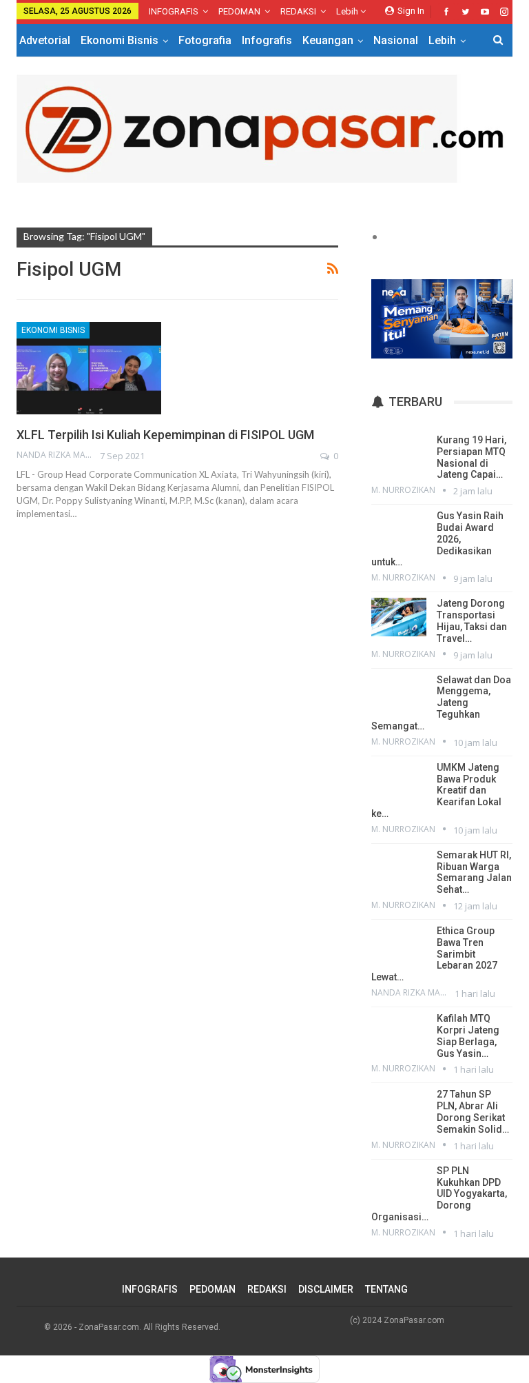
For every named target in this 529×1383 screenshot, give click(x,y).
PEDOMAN (239, 11)
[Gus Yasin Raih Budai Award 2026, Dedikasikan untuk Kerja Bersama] (398, 529)
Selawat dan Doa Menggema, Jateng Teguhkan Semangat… (441, 702)
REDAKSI (298, 11)
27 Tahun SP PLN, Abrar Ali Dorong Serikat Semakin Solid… (473, 1111)
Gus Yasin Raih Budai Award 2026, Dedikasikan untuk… (437, 538)
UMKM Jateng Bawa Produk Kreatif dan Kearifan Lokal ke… (436, 790)
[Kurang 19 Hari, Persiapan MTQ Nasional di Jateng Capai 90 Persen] (398, 453)
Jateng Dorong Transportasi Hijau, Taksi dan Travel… (472, 620)
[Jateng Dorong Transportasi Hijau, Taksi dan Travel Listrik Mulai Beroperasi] (398, 617)
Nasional (395, 40)
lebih (348, 11)
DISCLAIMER (325, 1289)
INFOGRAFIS (173, 11)
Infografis (267, 40)
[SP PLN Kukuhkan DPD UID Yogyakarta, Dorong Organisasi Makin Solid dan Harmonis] (398, 1184)
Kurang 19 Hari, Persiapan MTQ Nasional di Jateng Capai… (471, 457)
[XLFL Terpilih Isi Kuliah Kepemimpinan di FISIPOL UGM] (89, 368)
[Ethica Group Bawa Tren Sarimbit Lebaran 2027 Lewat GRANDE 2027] (398, 944)
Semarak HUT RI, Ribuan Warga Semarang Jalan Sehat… (474, 872)
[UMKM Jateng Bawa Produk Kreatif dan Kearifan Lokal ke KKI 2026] (398, 781)
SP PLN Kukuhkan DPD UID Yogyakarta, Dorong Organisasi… (439, 1193)
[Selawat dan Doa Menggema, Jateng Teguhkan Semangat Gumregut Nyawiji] (398, 693)
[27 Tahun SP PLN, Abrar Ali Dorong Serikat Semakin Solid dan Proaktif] (398, 1108)
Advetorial (44, 40)
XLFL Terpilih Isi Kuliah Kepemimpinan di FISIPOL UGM (165, 434)
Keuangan (327, 40)
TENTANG (386, 1289)
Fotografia (204, 40)
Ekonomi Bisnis (119, 40)
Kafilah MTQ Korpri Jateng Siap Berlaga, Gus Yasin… (468, 1035)
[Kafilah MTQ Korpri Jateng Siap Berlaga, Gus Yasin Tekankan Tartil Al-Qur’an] (398, 1032)
